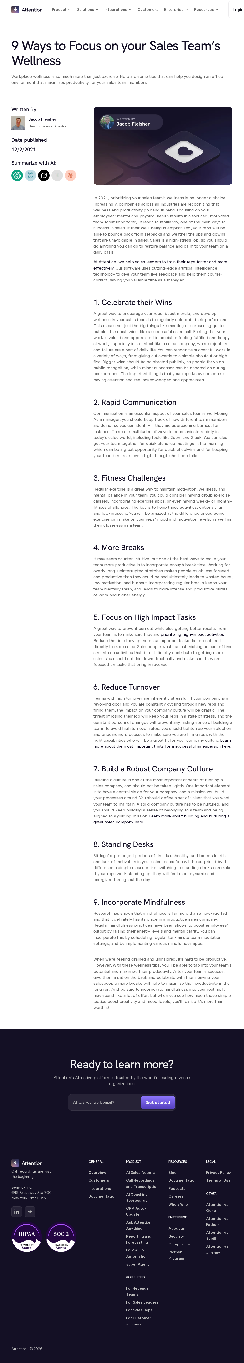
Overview (97, 1172)
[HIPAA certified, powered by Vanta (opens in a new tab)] (26, 1237)
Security (176, 1236)
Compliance (179, 1244)
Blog (172, 1172)
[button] (61, 9)
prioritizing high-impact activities (191, 634)
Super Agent (137, 1264)
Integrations (99, 1188)
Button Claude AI (70, 175)
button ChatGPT (17, 175)
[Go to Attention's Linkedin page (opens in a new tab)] (16, 1211)
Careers (176, 1196)
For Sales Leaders (142, 1302)
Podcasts (177, 1188)
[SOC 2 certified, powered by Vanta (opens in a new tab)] (61, 1237)
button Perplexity (30, 175)
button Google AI (57, 175)
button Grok (44, 175)
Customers (148, 9)
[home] (26, 9)
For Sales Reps (139, 1310)
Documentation (102, 1196)
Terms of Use (218, 1180)
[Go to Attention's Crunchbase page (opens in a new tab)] (30, 1211)
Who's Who (178, 1204)
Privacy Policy (218, 1172)
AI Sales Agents (140, 1172)
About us (176, 1228)
